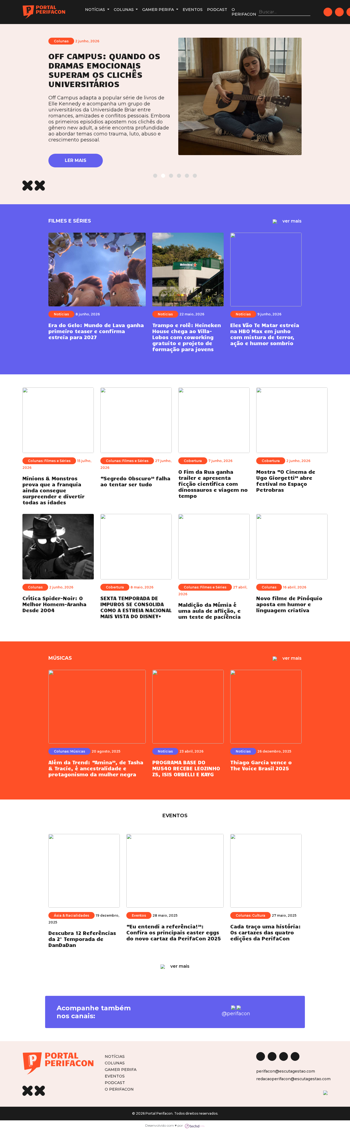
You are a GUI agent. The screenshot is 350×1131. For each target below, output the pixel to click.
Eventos (193, 9)
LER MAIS (75, 160)
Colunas (124, 9)
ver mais (291, 221)
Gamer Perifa (158, 9)
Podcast (217, 9)
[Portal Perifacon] (43, 12)
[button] (155, 175)
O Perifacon (244, 12)
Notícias (95, 9)
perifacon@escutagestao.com (285, 1071)
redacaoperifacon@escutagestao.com (293, 1078)
